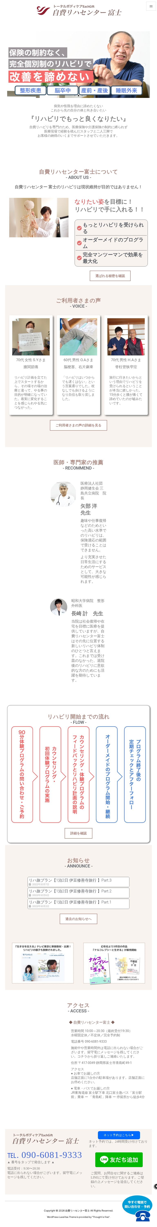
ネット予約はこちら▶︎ (119, 1135)
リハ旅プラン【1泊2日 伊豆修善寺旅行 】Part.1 (70, 902)
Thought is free (101, 1217)
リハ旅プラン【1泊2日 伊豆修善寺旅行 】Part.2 (70, 891)
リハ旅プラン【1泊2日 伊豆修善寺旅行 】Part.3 (70, 880)
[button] (11, 64)
